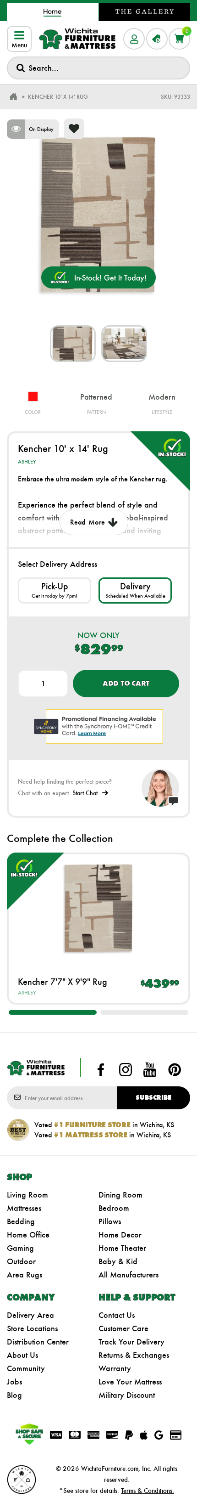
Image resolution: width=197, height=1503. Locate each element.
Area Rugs (24, 1275)
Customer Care (123, 1328)
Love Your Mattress (130, 1382)
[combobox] (98, 68)
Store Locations (32, 1328)
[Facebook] (101, 1069)
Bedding (21, 1221)
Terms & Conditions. (147, 1490)
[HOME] (13, 96)
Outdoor (21, 1261)
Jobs (14, 1382)
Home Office (28, 1235)
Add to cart (126, 683)
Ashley (27, 461)
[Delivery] (135, 590)
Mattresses (24, 1208)
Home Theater (122, 1248)
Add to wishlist (74, 129)
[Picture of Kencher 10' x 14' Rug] (73, 343)
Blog (14, 1395)
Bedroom (113, 1208)
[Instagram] (125, 1069)
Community (26, 1368)
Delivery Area (30, 1315)
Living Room (27, 1195)
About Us (22, 1355)
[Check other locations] (54, 590)
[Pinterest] (174, 1069)
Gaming (20, 1248)
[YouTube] (150, 1069)
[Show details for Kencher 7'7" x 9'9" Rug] (98, 908)
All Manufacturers (128, 1275)
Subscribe (153, 1098)
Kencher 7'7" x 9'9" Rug (62, 981)
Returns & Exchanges (133, 1355)
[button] (53, 1012)
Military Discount (126, 1395)
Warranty (114, 1368)
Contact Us (116, 1315)
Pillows (109, 1221)
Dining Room (120, 1195)
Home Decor (120, 1235)
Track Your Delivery (131, 1342)
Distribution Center (38, 1342)
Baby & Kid (117, 1261)
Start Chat (85, 793)
